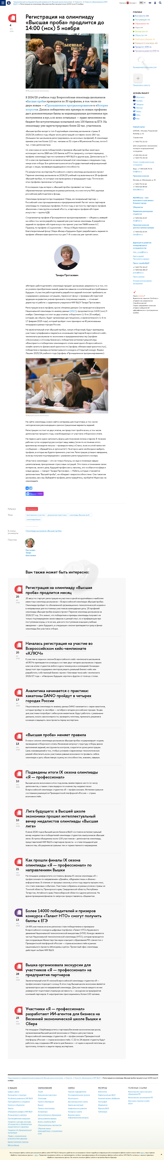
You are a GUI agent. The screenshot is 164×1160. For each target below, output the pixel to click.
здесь (142, 1153)
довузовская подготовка (57, 515)
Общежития (138, 207)
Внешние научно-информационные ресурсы (78, 1116)
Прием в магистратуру (46, 1108)
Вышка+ (41, 1105)
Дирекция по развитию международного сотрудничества (142, 245)
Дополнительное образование (49, 1115)
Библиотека (102, 1092)
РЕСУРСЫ (102, 1088)
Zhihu (138, 115)
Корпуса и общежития (16, 1105)
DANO (73, 311)
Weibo (138, 111)
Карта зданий (138, 256)
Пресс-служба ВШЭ (141, 263)
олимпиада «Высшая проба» (80, 515)
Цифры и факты (13, 1092)
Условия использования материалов (142, 282)
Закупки (10, 1108)
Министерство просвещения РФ (140, 1097)
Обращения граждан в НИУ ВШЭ (20, 1112)
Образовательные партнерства (49, 1125)
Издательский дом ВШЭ (106, 1095)
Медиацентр (102, 1105)
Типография (102, 1102)
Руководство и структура (17, 1095)
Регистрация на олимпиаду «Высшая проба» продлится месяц (59, 590)
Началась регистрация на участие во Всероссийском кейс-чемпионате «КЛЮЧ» (59, 648)
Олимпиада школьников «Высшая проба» (44, 531)
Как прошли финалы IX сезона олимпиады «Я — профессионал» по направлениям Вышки (59, 865)
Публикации (102, 1112)
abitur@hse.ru (138, 189)
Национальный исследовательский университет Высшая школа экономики (35, 1078)
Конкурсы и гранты (75, 1112)
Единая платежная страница (18, 1142)
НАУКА (71, 1088)
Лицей (40, 1092)
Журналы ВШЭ (103, 1108)
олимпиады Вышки (33, 519)
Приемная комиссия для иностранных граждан (143, 226)
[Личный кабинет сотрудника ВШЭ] (155, 3)
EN (144, 3)
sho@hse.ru (137, 220)
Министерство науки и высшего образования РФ (140, 1093)
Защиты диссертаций (75, 1105)
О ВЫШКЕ (12, 1088)
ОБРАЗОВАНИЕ (45, 1088)
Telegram (140, 104)
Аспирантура (42, 1112)
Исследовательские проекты (79, 1095)
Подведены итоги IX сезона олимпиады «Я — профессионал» (62, 774)
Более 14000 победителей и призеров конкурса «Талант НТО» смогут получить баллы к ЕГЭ (63, 915)
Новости (69, 1078)
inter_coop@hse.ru (140, 252)
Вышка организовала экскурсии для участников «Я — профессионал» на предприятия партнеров (58, 970)
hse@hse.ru (137, 171)
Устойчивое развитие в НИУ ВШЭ (20, 1098)
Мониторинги (73, 1098)
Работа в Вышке (13, 1145)
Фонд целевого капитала (17, 1115)
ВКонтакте (140, 97)
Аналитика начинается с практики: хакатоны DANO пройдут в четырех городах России (58, 695)
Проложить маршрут (141, 259)
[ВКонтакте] (27, 488)
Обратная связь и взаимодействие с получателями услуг (50, 1131)
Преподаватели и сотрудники (19, 1102)
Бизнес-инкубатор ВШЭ (47, 1122)
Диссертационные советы (78, 1102)
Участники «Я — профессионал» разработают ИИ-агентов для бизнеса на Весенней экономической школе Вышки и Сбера (63, 1016)
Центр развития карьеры (47, 1118)
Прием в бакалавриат (46, 1102)
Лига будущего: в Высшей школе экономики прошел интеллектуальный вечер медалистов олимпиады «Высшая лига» (62, 818)
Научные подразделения (77, 1092)
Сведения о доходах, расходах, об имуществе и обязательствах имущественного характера (20, 1124)
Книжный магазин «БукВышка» (109, 1098)
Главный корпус (139, 127)
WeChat (139, 108)
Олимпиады (42, 1098)
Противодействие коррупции (19, 1118)
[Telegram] (30, 488)
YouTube (139, 101)
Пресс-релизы (139, 276)
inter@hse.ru (138, 234)
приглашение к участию (36, 515)
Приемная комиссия (141, 176)
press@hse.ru (138, 272)
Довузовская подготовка (47, 1095)
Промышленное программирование (68, 105)
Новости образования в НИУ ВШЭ (87, 1078)
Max (138, 118)
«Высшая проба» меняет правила (56, 734)
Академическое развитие (77, 1108)
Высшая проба (35, 101)
